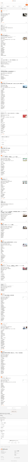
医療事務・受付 (3, 202)
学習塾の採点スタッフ (4, 179)
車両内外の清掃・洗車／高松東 (5, 148)
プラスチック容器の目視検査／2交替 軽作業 (7, 295)
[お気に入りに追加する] (26, 22)
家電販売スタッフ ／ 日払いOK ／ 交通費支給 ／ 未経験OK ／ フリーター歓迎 (12, 265)
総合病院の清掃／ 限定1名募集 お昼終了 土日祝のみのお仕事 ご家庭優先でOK (12, 83)
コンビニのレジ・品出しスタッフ (6, 378)
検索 (26, 4)
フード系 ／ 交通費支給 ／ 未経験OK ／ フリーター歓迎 (9, 156)
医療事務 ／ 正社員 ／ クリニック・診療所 (7, 224)
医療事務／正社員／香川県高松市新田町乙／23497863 (9, 242)
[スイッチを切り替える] (27, 6)
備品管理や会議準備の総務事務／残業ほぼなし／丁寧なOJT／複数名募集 (11, 352)
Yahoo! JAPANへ (2, 459)
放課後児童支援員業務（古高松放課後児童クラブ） (8, 71)
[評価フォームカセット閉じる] (26, 440)
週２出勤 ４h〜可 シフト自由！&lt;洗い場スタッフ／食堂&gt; (10, 113)
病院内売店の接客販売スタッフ (5, 35)
